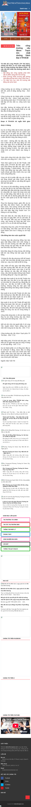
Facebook (7, 778)
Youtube (7, 788)
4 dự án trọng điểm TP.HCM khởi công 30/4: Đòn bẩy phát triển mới (15, 401)
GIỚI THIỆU (5, 38)
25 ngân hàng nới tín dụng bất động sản (15, 383)
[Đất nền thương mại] (15, 3)
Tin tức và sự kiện (9, 46)
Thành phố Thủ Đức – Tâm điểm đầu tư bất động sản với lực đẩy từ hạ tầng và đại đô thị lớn (15, 418)
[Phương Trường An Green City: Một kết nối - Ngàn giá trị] (18, 448)
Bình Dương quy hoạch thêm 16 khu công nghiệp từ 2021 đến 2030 (15, 485)
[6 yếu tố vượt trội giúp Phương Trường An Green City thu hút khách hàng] (18, 498)
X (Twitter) (7, 784)
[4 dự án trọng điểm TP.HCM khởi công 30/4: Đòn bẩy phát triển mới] (18, 396)
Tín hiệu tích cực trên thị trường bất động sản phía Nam (16, 81)
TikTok (6, 781)
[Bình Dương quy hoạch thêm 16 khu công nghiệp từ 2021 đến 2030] (18, 481)
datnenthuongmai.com (12, 747)
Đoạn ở (15, 38)
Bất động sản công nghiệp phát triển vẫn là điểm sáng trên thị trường (16, 74)
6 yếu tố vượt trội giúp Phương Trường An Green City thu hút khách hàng (15, 502)
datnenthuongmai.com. (19, 803)
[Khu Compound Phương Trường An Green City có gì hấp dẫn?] (18, 464)
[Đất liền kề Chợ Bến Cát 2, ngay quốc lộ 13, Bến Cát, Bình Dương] (15, 584)
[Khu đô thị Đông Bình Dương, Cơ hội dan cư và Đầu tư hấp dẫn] (18, 431)
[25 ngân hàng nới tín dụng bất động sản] (18, 381)
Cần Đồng (25, 38)
